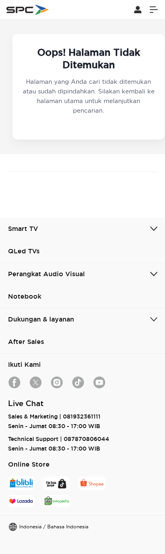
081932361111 (82, 416)
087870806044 (86, 439)
